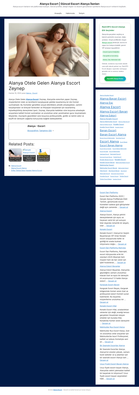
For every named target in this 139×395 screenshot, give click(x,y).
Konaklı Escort (120, 160)
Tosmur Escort (114, 176)
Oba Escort (103, 171)
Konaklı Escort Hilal (108, 306)
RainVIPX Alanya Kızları (115, 78)
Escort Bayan (123, 142)
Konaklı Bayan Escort (107, 160)
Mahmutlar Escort (107, 165)
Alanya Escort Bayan (114, 111)
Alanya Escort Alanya (19, 168)
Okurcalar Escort (105, 173)
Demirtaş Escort (120, 138)
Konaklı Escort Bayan (107, 162)
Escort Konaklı (104, 151)
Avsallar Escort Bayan (107, 127)
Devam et (124, 207)
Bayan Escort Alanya (113, 134)
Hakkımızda (70, 13)
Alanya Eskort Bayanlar (110, 266)
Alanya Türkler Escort (106, 124)
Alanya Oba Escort (124, 121)
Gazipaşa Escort (104, 154)
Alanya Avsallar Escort (107, 95)
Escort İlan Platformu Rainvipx (113, 248)
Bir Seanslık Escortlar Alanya (112, 345)
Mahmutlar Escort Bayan (108, 168)
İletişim (81, 13)
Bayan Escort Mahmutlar (107, 138)
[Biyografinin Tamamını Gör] (53, 130)
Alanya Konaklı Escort (109, 119)
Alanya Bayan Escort (113, 98)
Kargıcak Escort (115, 154)
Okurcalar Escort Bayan (117, 173)
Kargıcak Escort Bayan (106, 157)
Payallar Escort (104, 176)
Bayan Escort (108, 130)
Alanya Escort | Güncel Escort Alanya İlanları (69, 3)
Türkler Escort (124, 176)
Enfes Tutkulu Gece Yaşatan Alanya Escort (26, 170)
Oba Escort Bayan (114, 171)
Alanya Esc (106, 102)
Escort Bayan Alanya (111, 145)
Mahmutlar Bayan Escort (123, 162)
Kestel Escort (117, 157)
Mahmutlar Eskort (123, 168)
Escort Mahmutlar (114, 151)
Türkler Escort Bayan (106, 179)
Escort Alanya (109, 141)
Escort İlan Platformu (109, 192)
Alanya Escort (16, 166)
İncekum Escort (117, 179)
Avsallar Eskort (119, 127)
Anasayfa (58, 13)
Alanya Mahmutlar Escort (108, 121)
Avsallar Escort (118, 124)
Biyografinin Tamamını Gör (39, 130)
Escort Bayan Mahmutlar (120, 148)
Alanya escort (107, 42)
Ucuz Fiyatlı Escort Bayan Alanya (114, 364)
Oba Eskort (124, 171)
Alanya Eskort (108, 115)
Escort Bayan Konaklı (105, 148)
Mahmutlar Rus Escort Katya (112, 327)
